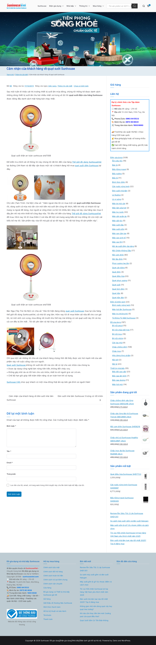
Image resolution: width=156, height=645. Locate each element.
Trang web (11, 474)
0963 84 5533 (132, 118)
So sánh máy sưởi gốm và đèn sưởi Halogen (129, 521)
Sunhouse (42, 6)
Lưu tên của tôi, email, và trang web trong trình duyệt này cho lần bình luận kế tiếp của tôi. (47, 485)
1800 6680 (138, 125)
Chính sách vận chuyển (52, 584)
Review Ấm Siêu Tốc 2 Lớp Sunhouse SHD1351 (126, 515)
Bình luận (11, 426)
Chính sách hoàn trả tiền (53, 576)
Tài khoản (47, 615)
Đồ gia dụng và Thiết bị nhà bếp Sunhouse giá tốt (56, 593)
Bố (11, 86)
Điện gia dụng (55, 6)
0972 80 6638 (132, 122)
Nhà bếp (70, 6)
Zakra (115, 641)
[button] (62, 6)
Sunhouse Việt (14, 382)
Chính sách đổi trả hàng (53, 571)
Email (10, 463)
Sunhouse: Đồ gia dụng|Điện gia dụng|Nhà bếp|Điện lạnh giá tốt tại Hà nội (71, 641)
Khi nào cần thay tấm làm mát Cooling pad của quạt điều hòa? (95, 614)
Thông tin (83, 6)
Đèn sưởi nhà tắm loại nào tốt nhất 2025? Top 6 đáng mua (128, 542)
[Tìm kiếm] (135, 6)
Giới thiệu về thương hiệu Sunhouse (57, 603)
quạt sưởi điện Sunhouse (87, 165)
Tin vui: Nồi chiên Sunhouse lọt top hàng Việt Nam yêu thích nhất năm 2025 (128, 534)
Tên (9, 451)
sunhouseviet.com (30, 577)
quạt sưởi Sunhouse (75, 311)
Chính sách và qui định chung (55, 580)
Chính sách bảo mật (51, 567)
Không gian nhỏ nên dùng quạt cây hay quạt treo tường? (96, 607)
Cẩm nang (52, 86)
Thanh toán (48, 619)
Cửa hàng (47, 588)
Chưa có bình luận (81, 86)
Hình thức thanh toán (51, 607)
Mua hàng (97, 6)
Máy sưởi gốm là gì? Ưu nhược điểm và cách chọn (129, 527)
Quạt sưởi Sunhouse (16, 365)
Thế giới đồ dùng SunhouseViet (87, 162)
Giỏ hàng (47, 599)
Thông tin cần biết (65, 86)
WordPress (126, 641)
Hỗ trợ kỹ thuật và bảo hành (54, 611)
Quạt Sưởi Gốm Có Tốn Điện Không (94, 620)
